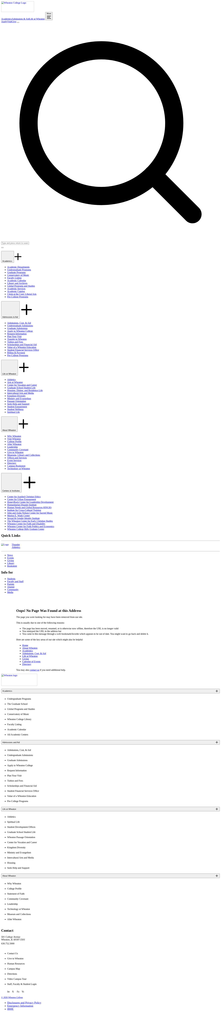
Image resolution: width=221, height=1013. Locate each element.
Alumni (10, 587)
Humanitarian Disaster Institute (22, 504)
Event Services (14, 460)
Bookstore (12, 566)
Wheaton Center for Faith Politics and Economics (30, 526)
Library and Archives (17, 283)
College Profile (14, 441)
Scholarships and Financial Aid (22, 344)
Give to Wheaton (15, 452)
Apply (4, 21)
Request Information (17, 333)
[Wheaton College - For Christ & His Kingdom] (19, 685)
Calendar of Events (31, 661)
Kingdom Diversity (16, 396)
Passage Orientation (16, 401)
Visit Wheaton (14, 439)
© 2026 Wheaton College (12, 997)
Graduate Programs (16, 272)
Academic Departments (18, 267)
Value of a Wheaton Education (21, 347)
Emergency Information (20, 1005)
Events (10, 558)
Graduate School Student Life (21, 387)
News (10, 555)
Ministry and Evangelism (19, 398)
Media (10, 592)
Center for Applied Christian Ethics (24, 496)
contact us (34, 670)
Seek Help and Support (18, 404)
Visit (9, 21)
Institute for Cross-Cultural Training (24, 510)
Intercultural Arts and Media (20, 393)
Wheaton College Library (19, 719)
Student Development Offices (21, 827)
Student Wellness (15, 409)
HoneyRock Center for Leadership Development (30, 502)
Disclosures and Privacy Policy (24, 1002)
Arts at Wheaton (15, 382)
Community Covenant (17, 449)
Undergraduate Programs (19, 269)
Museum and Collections (19, 914)
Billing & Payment (16, 352)
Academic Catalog (16, 291)
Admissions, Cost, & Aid (19, 323)
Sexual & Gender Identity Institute (23, 518)
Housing (11, 863)
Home (25, 645)
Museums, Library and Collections (23, 455)
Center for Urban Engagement (21, 499)
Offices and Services (17, 457)
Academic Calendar (16, 280)
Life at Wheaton (37, 19)
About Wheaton (9, 430)
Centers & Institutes (11, 491)
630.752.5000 (7, 943)
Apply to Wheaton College (20, 331)
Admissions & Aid (20, 19)
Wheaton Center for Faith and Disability (26, 523)
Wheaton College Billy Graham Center (25, 529)
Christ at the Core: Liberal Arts (21, 294)
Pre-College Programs (17, 296)
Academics (6, 19)
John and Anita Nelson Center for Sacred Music (30, 513)
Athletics (11, 379)
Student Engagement (17, 406)
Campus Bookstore (16, 466)
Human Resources (16, 963)
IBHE (10, 1008)
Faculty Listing (14, 278)
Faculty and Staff (15, 581)
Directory (11, 463)
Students (11, 578)
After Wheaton (14, 444)
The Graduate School (17, 704)
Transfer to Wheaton (17, 339)
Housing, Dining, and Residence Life (25, 390)
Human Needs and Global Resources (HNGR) (29, 507)
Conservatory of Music (18, 275)
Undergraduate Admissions (20, 325)
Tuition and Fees (15, 342)
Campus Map (13, 968)
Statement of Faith (16, 893)
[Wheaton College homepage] (17, 11)
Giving (10, 560)
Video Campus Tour (16, 979)
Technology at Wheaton (18, 468)
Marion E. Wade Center (18, 515)
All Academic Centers (17, 734)
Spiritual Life (13, 412)
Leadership (12, 447)
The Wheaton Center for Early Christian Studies (30, 521)
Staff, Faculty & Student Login (22, 984)
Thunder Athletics (16, 546)
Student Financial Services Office (23, 350)
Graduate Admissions (17, 328)
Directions (12, 974)
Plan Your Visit (14, 336)
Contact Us (12, 953)
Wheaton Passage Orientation (21, 837)
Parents (10, 584)
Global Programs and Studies (21, 286)
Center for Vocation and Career (22, 385)
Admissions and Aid (11, 742)
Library (10, 563)
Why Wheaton (14, 436)
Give (14, 21)
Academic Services (16, 288)
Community (12, 589)
